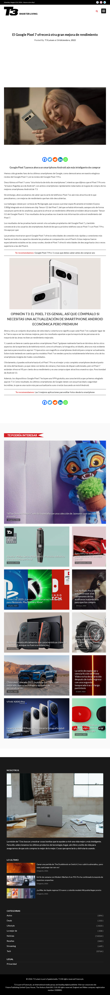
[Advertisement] (55, 64)
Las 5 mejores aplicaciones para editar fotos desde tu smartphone (65, 392)
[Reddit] (55, 159)
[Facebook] (44, 159)
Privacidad (12, 964)
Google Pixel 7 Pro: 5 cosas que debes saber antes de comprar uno (64, 252)
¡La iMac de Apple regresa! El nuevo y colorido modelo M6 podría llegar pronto (69, 890)
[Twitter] (49, 159)
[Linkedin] (60, 159)
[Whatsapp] (65, 159)
